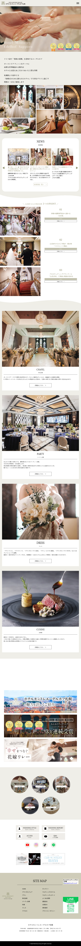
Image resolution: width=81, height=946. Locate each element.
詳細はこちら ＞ (61, 221)
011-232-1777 (57, 928)
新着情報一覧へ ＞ (40, 184)
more (60, 218)
